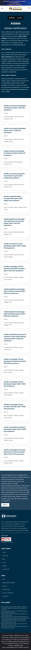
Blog (3, 559)
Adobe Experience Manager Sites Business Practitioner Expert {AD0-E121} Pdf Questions (14, 222)
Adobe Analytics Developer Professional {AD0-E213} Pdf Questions (14, 153)
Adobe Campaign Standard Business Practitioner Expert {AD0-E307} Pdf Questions (14, 452)
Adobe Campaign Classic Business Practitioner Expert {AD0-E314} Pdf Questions (14, 268)
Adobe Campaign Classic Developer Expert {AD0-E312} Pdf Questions (15, 384)
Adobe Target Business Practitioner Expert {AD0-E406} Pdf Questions (13, 198)
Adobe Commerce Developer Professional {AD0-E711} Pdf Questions (15, 108)
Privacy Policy (6, 589)
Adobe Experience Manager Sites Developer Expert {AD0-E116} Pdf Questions (15, 314)
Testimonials (5, 569)
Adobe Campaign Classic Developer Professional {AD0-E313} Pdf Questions (15, 361)
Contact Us (5, 596)
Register (4, 566)
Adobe (6, 113)
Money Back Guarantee (8, 582)
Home (12, 18)
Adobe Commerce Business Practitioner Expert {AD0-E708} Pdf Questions (14, 176)
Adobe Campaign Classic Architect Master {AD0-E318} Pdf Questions (15, 406)
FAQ (3, 579)
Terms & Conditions (7, 593)
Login (3, 562)
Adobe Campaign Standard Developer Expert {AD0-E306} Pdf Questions (15, 429)
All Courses (5, 555)
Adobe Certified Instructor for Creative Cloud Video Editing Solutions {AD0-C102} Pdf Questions (15, 337)
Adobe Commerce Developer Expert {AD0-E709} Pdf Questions (15, 130)
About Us (4, 586)
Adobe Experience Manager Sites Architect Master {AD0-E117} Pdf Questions (15, 291)
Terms (4, 505)
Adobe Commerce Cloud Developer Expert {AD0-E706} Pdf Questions (15, 246)
